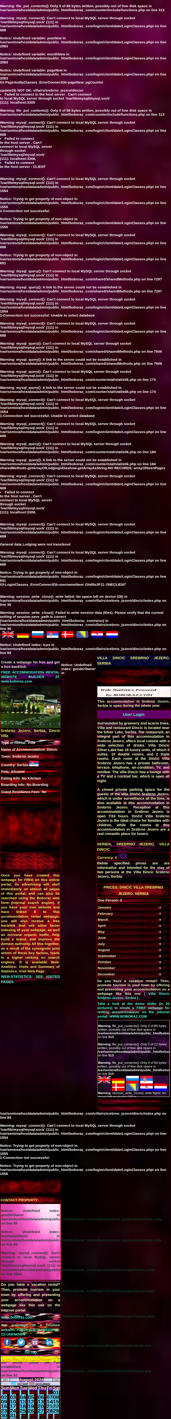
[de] (23, 636)
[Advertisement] (125, 675)
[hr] (97, 636)
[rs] (52, 636)
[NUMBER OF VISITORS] (134, 696)
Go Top (31, 1352)
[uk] (8, 636)
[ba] (82, 636)
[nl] (112, 636)
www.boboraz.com (17, 1317)
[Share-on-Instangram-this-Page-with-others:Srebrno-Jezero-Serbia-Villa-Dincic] (35, 1345)
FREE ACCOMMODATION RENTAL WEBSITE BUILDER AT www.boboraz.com (30, 676)
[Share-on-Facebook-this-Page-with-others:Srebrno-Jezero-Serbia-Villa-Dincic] (7, 1345)
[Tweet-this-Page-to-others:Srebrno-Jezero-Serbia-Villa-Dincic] (21, 1345)
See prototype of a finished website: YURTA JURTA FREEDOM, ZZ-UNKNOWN (30, 1329)
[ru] (38, 636)
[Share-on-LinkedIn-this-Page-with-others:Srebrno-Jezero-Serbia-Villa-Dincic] (49, 1345)
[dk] (67, 636)
